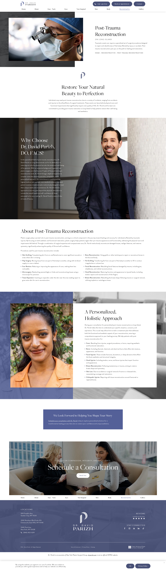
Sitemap (93, 547)
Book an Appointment (122, 4)
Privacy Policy (85, 547)
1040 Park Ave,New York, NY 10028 (28, 528)
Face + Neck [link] (52, 9)
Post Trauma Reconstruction (130, 53)
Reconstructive (109, 53)
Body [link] (108, 9)
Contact (139, 4)
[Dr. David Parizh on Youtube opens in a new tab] (134, 528)
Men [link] (96, 9)
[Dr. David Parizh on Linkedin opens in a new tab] (138, 528)
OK (130, 566)
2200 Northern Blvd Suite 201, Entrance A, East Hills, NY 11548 (32, 521)
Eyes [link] (66, 9)
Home (97, 53)
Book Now (83, 475)
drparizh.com (92, 555)
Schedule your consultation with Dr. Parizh (62, 421)
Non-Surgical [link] (81, 9)
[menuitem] (24, 9)
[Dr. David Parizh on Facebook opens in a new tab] (124, 528)
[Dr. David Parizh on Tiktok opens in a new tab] (143, 528)
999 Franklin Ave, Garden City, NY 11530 (29, 514)
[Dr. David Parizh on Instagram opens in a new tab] (129, 528)
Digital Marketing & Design (138, 547)
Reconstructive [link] (124, 9)
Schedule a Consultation (83, 465)
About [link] (36, 9)
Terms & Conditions (76, 547)
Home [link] (24, 9)
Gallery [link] (141, 9)
